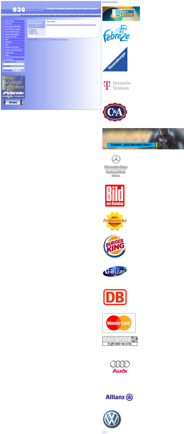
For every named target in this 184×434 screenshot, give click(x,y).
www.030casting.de (44, 40)
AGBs (7, 55)
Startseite (8, 24)
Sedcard (33, 30)
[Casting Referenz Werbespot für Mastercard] (119, 332)
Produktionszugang (12, 29)
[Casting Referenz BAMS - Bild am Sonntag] (114, 207)
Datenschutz (9, 21)
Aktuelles (8, 42)
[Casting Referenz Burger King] (114, 258)
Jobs (7, 39)
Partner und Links (12, 47)
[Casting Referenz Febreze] (116, 42)
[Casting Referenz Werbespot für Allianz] (119, 405)
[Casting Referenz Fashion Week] (115, 179)
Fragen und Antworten (13, 50)
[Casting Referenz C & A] (114, 124)
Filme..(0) (33, 31)
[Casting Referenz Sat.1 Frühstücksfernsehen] (114, 230)
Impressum (9, 53)
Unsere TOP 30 (10, 37)
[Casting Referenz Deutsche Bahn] (114, 309)
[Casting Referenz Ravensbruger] (114, 71)
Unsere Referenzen (12, 32)
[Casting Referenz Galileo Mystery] (114, 280)
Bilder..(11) (34, 33)
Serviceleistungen (12, 34)
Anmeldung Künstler (13, 26)
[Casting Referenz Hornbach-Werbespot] (119, 345)
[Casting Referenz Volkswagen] (111, 428)
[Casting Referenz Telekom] (116, 95)
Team (7, 45)
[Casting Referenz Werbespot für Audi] (119, 383)
